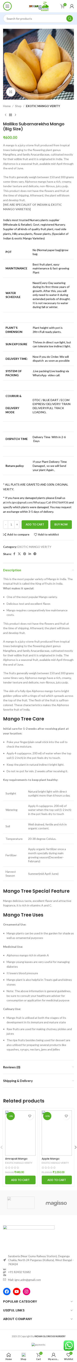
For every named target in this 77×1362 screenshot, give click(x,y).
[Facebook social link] (14, 554)
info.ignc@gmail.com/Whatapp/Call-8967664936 (37, 502)
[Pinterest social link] (24, 554)
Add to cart (35, 524)
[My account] (72, 6)
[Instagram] (26, 1291)
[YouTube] (16, 1291)
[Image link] (28, 1237)
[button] (20, 1180)
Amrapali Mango (16, 1158)
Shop (18, 106)
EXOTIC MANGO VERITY (43, 106)
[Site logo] (38, 6)
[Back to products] (10, 114)
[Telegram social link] (35, 554)
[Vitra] (20, 1202)
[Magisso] (56, 1202)
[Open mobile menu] (7, 6)
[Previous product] (5, 114)
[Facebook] (6, 1291)
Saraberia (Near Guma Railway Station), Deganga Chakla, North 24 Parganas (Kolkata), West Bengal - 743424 (41, 1260)
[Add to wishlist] (29, 1116)
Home (7, 106)
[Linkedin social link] (29, 554)
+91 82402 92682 (19, 1272)
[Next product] (15, 114)
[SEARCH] (69, 18)
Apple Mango (51, 1158)
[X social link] (19, 554)
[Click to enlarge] (10, 92)
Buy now (61, 524)
